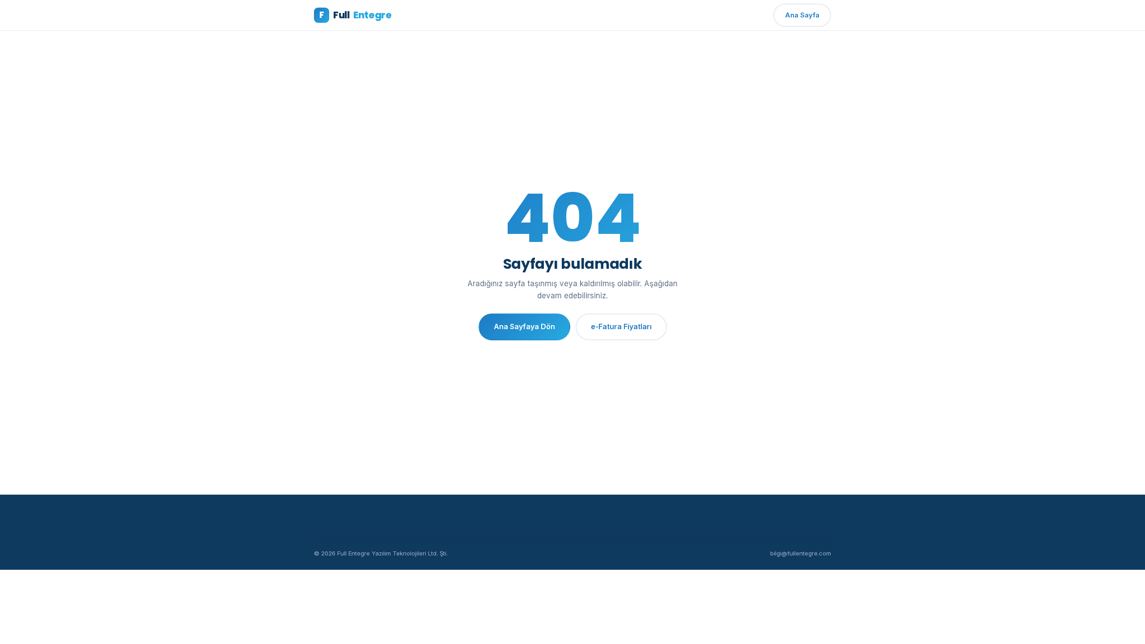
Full (355, 14)
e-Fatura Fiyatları (621, 326)
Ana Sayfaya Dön (524, 326)
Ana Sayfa (802, 15)
